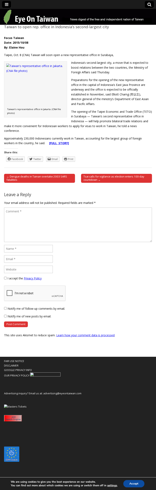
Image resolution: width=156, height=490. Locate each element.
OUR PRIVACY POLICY (16, 375)
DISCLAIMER (11, 365)
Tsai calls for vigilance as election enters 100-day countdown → (113, 178)
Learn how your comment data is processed (85, 335)
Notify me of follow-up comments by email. (36, 308)
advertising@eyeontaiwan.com (62, 393)
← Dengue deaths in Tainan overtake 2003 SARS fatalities (36, 178)
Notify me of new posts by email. (29, 316)
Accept (133, 484)
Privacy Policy (33, 278)
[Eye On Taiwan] (78, 17)
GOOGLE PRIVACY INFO (18, 370)
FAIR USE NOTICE (14, 361)
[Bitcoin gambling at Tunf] (45, 375)
